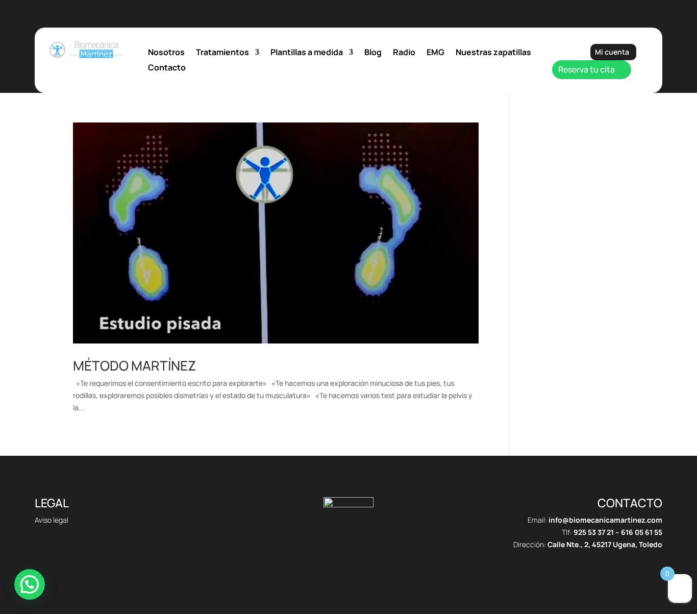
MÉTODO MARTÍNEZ (134, 365)
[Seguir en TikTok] (328, 560)
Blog (373, 53)
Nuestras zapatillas (493, 53)
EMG (435, 53)
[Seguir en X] (348, 560)
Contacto (167, 68)
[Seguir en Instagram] (369, 560)
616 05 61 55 (641, 532)
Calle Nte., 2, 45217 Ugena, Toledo (604, 544)
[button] (29, 584)
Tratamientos (222, 53)
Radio (404, 53)
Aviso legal (51, 520)
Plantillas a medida (306, 53)
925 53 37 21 (594, 532)
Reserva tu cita (586, 69)
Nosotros (166, 53)
